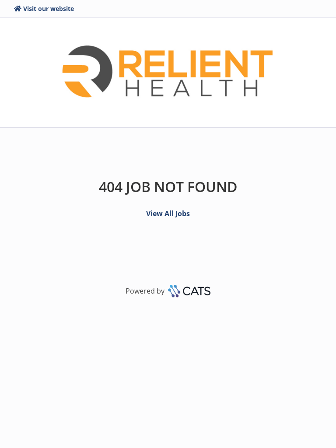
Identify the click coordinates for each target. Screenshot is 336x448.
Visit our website (48, 8)
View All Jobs (168, 213)
